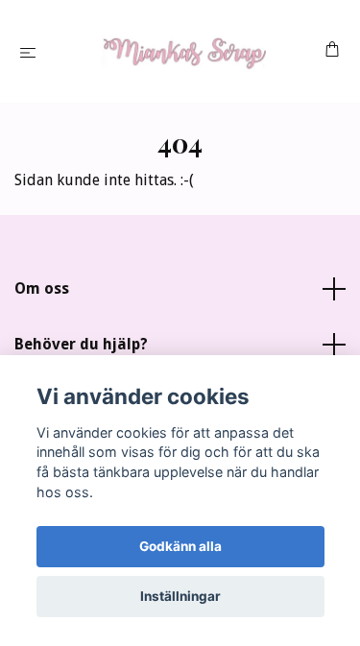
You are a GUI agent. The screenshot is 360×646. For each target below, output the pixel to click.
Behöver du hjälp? (81, 344)
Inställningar (180, 596)
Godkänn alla (180, 546)
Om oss (41, 288)
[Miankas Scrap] (184, 51)
